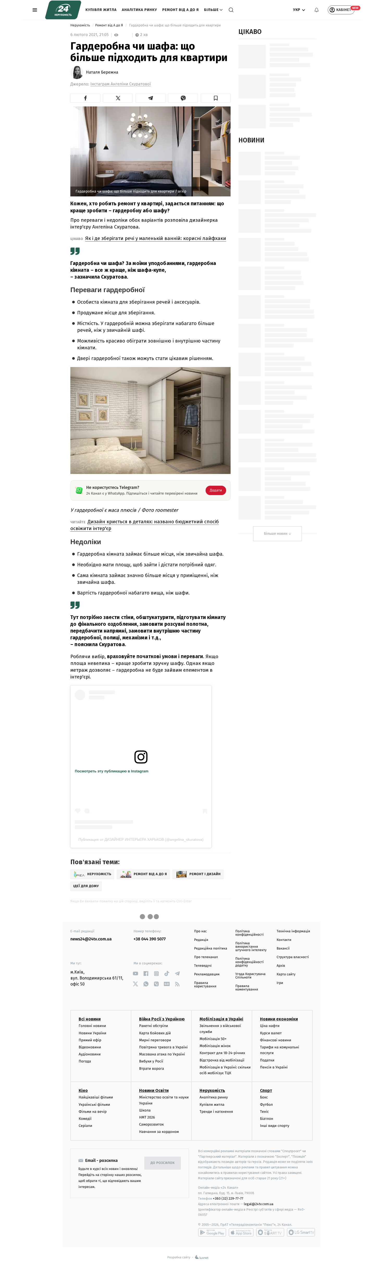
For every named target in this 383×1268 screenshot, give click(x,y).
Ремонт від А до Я (180, 10)
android (212, 1232)
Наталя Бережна (102, 72)
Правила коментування (246, 987)
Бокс (264, 1097)
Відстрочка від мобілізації (222, 1060)
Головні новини (92, 1026)
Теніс (264, 1111)
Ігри (280, 983)
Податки (267, 1060)
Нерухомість (80, 25)
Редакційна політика (210, 948)
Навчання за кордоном (159, 1131)
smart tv (270, 1232)
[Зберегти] (215, 98)
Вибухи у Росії (151, 1061)
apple (241, 1232)
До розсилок (163, 1163)
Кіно (83, 1090)
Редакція (201, 940)
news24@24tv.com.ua (91, 939)
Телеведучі (203, 965)
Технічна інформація (293, 931)
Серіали (85, 1125)
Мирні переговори (155, 1040)
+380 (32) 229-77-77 (228, 1198)
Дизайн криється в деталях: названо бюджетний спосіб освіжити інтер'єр (144, 525)
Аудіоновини (90, 1054)
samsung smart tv (301, 1232)
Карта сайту (286, 974)
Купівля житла (101, 10)
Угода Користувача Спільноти (250, 975)
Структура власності (293, 957)
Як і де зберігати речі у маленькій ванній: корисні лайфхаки (155, 238)
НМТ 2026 (147, 1117)
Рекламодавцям (206, 974)
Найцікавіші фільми (96, 1097)
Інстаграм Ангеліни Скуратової (120, 84)
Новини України (92, 1033)
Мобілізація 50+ (213, 1039)
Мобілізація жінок (215, 1046)
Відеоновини (90, 1047)
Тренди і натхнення (216, 1111)
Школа (145, 1110)
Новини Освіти (154, 1090)
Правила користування (205, 984)
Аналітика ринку (139, 10)
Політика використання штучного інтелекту (251, 947)
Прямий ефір (90, 1040)
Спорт (266, 1090)
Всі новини (90, 1019)
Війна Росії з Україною (162, 1019)
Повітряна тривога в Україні (163, 1047)
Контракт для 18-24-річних (222, 1053)
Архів (281, 965)
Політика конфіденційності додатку (249, 962)
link (135, 973)
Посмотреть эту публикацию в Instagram (112, 771)
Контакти (284, 940)
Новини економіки (279, 1019)
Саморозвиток (151, 1124)
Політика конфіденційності (249, 933)
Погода (85, 1061)
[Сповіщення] (316, 10)
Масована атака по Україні (162, 1054)
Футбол (266, 1104)
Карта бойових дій (155, 1033)
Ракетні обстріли (153, 1026)
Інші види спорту (274, 1125)
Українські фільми (94, 1104)
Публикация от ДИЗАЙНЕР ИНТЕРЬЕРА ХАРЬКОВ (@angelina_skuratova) (140, 839)
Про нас (200, 931)
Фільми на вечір (93, 1111)
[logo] (63, 10)
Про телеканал (206, 957)
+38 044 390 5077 (150, 939)
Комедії (85, 1118)
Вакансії (283, 948)
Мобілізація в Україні (221, 1019)
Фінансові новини (275, 1040)
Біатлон (266, 1118)
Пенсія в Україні (274, 1067)
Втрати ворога (151, 1068)
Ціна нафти (270, 1026)
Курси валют (271, 1033)
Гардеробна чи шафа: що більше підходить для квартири (174, 25)
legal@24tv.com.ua (258, 1204)
